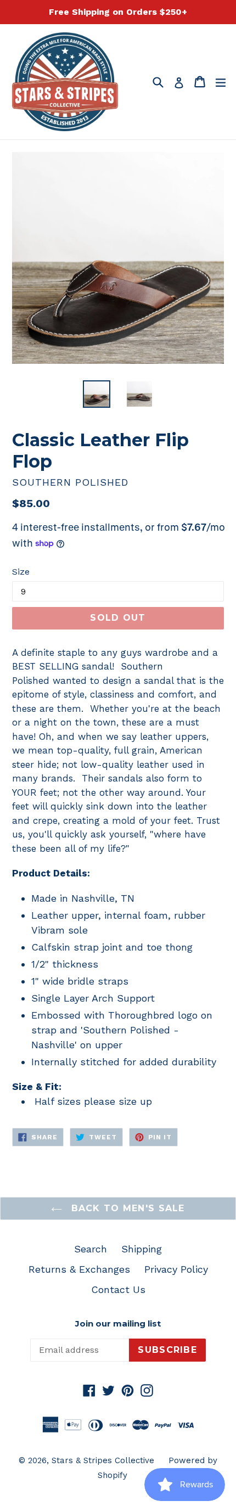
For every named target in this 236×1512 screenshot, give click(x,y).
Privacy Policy (176, 1269)
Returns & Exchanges (79, 1269)
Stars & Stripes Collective (103, 1460)
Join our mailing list (118, 1324)
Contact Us (118, 1289)
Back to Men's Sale (126, 1208)
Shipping (141, 1249)
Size (21, 571)
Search (90, 1249)
